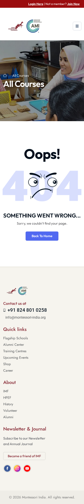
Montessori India (34, 497)
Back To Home (42, 236)
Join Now (73, 4)
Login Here (35, 4)
